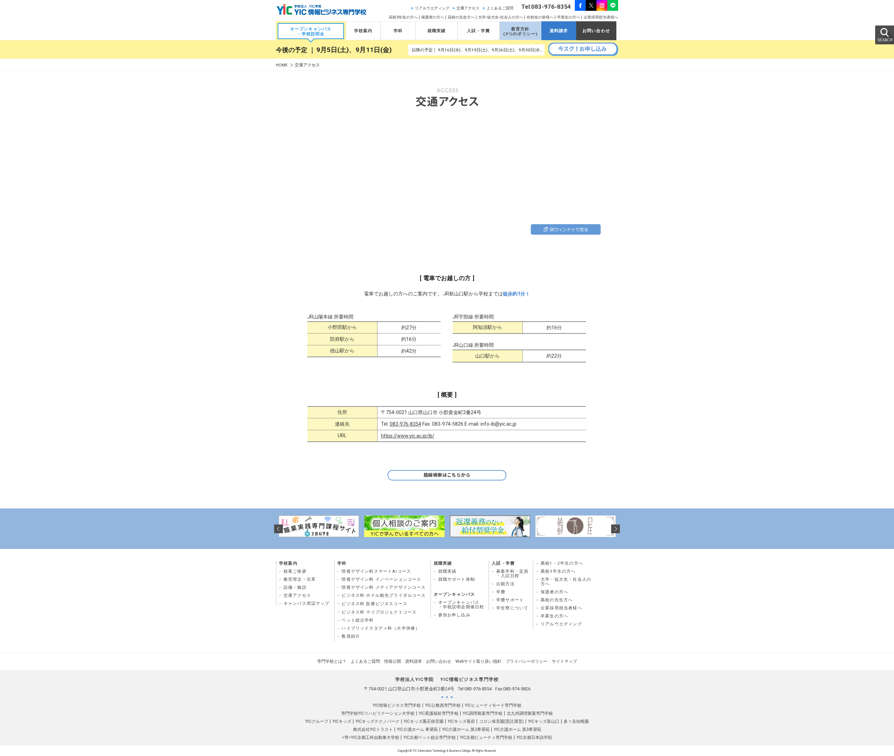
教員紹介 (351, 636)
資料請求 (559, 30)
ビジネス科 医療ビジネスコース (375, 603)
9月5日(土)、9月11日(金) (354, 50)
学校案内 (363, 30)
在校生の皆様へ (540, 17)
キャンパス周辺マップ (307, 603)
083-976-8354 (405, 424)
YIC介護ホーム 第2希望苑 (466, 729)
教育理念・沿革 (300, 579)
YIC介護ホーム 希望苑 (417, 729)
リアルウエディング (432, 8)
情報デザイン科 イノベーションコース (381, 579)
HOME (282, 65)
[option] (318, 526)
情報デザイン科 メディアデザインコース (384, 587)
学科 (398, 30)
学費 (500, 591)
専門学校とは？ (331, 661)
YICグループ (316, 721)
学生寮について (512, 607)
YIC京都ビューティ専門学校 (486, 737)
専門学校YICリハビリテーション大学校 (378, 713)
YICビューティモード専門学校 (493, 705)
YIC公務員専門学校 (443, 705)
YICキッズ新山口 (543, 721)
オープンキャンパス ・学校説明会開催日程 (461, 604)
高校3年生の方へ (403, 17)
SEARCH (884, 34)
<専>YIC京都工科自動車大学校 (370, 737)
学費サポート (510, 599)
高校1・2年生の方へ (562, 563)
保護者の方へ (432, 17)
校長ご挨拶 (295, 571)
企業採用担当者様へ (601, 17)
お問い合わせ (596, 30)
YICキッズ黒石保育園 (424, 721)
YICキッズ (341, 721)
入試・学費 (478, 30)
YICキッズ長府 (461, 721)
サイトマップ (564, 661)
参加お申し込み (454, 614)
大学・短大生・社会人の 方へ (566, 581)
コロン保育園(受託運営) (501, 721)
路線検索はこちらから (447, 475)
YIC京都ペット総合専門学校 (429, 737)
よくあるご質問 (499, 8)
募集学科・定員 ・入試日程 (512, 573)
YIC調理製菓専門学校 (483, 713)
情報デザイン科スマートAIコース (376, 571)
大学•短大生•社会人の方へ (500, 17)
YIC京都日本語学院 (534, 737)
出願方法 (505, 583)
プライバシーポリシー (527, 661)
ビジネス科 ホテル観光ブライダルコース (384, 595)
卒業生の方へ (568, 17)
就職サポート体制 (456, 579)
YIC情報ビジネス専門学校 (397, 705)
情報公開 (392, 661)
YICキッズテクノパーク (378, 721)
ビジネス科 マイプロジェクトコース (379, 612)
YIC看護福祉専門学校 (439, 713)
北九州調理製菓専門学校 (530, 713)
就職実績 (436, 30)
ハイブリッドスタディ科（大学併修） (381, 628)
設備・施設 (295, 587)
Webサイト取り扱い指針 (478, 661)
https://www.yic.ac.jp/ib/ (407, 436)
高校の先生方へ (461, 17)
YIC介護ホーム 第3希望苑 (517, 729)
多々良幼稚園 (576, 721)
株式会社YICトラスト (373, 729)
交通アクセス (467, 8)
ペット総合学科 (358, 620)
